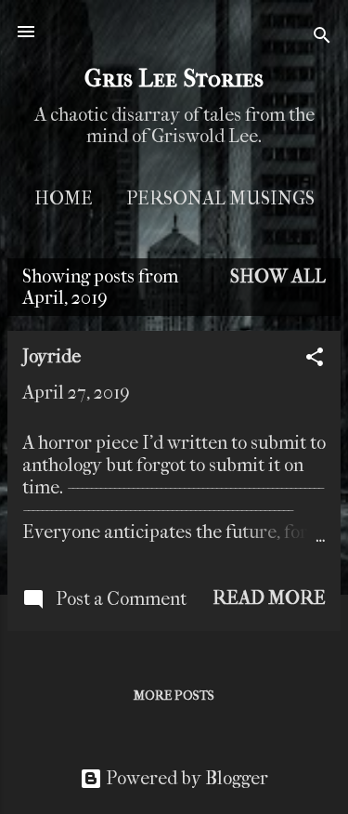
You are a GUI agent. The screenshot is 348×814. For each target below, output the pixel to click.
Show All (278, 276)
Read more (269, 598)
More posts (174, 695)
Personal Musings (220, 198)
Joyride (51, 356)
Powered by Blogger (185, 778)
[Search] (322, 37)
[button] (314, 360)
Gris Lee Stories (174, 78)
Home (63, 198)
